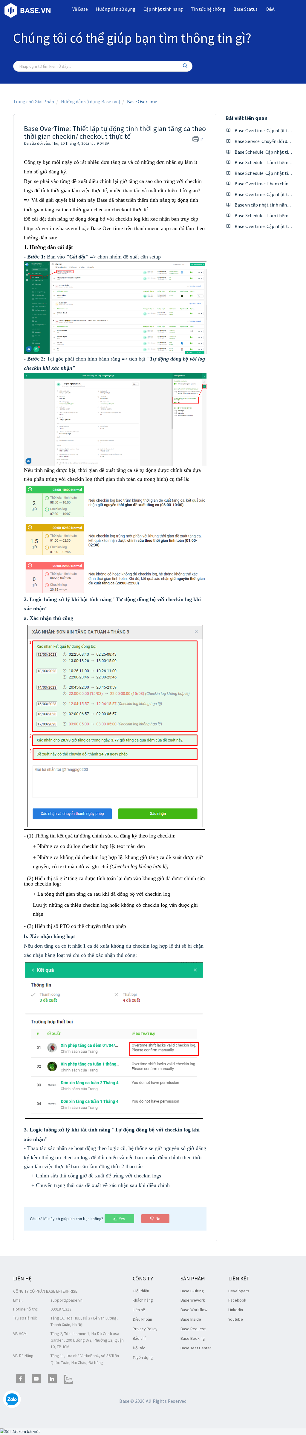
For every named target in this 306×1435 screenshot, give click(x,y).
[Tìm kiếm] (185, 66)
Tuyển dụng (143, 1357)
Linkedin (235, 1309)
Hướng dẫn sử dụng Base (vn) (90, 101)
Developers (238, 1291)
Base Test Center (195, 1348)
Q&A (270, 9)
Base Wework (192, 1300)
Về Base (80, 9)
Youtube (235, 1319)
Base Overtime (142, 101)
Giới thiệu (141, 1291)
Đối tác (139, 1348)
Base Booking (192, 1338)
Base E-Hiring (192, 1291)
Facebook (237, 1300)
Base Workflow (193, 1309)
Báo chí (139, 1338)
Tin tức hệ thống (208, 9)
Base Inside (190, 1319)
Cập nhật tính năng (163, 9)
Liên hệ (139, 1309)
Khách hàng (143, 1300)
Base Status (245, 9)
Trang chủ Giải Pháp (33, 101)
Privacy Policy (145, 1328)
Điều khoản (142, 1319)
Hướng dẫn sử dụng (115, 9)
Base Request (193, 1328)
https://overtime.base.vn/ (50, 228)
